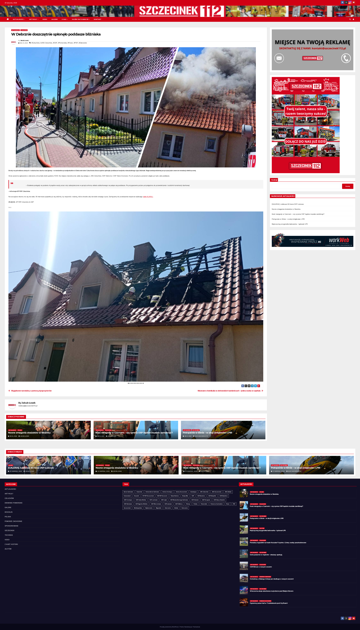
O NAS (64, 19)
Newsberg (187, 627)
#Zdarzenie (83, 43)
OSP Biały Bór (212, 496)
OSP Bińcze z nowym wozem (261, 567)
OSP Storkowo (128, 504)
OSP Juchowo (153, 500)
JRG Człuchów (204, 492)
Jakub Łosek (24, 40)
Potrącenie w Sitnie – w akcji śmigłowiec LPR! (207, 432)
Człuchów (139, 492)
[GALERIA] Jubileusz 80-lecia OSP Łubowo (288, 204)
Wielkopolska (138, 508)
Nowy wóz (185, 496)
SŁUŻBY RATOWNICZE (80, 19)
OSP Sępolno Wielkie (141, 504)
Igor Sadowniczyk (201, 436)
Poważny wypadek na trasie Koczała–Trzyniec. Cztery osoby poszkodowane (278, 543)
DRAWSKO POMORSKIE (13, 503)
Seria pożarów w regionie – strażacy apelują (266, 555)
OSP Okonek (195, 500)
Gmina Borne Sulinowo (152, 492)
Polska (195, 504)
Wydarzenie (148, 508)
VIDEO (44, 19)
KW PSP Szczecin (162, 496)
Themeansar (196, 627)
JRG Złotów (228, 492)
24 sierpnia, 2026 (103, 471)
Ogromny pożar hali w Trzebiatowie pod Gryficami (268, 603)
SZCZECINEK (196, 430)
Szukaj (274, 180)
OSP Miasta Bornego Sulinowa (179, 500)
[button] (350, 19)
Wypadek (158, 508)
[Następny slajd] (261, 296)
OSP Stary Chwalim (219, 500)
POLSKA (20, 430)
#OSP (55, 43)
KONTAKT (97, 19)
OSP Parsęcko (206, 500)
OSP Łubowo (168, 504)
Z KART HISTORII (11, 544)
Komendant (127, 496)
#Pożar (70, 43)
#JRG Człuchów (46, 43)
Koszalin (136, 496)
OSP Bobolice (224, 496)
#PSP (76, 43)
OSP (193, 496)
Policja (188, 504)
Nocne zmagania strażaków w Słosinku (29, 432)
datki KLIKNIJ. (148, 197)
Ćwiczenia (185, 508)
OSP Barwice (201, 496)
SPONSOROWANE (11, 526)
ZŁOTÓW (8, 549)
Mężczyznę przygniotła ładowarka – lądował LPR (290, 224)
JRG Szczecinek (216, 492)
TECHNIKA (9, 535)
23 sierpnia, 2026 (191, 471)
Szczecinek (127, 508)
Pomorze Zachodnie (217, 504)
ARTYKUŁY (33, 19)
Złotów (176, 508)
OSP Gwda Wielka (141, 500)
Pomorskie (204, 504)
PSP (234, 504)
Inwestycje (193, 492)
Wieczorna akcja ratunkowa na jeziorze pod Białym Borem (271, 591)
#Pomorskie (62, 43)
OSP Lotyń (164, 500)
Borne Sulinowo (128, 492)
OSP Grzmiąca (128, 500)
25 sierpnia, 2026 (16, 471)
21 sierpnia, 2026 (279, 471)
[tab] (128, 383)
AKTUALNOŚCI (18, 19)
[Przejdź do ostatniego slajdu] (9, 296)
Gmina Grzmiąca (167, 492)
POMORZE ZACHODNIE (13, 521)
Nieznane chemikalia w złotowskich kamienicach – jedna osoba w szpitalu (229, 391)
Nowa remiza (175, 496)
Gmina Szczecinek (181, 492)
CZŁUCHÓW (24, 30)
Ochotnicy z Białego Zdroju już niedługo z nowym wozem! (272, 579)
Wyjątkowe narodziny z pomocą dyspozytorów (31, 391)
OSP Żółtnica (179, 504)
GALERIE (54, 19)
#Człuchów (36, 43)
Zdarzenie (168, 508)
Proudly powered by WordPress (169, 627)
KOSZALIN (9, 512)
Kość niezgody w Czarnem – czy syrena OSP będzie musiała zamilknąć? (134, 432)
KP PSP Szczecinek (148, 496)
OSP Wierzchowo (156, 504)
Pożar (228, 504)
